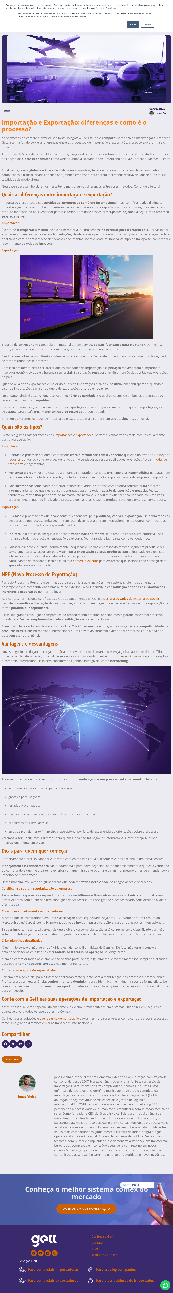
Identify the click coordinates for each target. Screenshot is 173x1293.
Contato (97, 1242)
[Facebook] (34, 1253)
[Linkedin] (48, 1253)
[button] (5, 1044)
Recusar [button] (148, 24)
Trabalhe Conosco (104, 1255)
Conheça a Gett (102, 1236)
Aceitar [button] (133, 24)
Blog (95, 1249)
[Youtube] (41, 1253)
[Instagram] (55, 1253)
